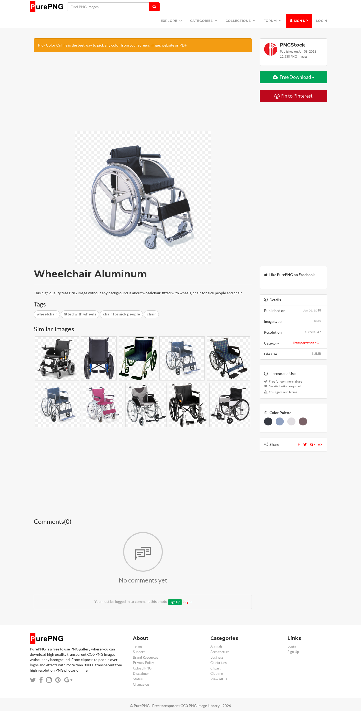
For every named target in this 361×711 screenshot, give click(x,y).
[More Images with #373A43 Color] (268, 421)
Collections (238, 21)
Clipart (215, 668)
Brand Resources (145, 657)
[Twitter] (305, 444)
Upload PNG (142, 668)
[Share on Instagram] (49, 680)
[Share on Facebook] (41, 680)
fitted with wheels (80, 314)
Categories (201, 21)
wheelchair (47, 314)
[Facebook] (299, 444)
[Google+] (312, 444)
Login (321, 21)
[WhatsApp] (320, 444)
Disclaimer (141, 674)
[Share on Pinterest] (58, 680)
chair (151, 314)
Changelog (141, 684)
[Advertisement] (143, 94)
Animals (216, 646)
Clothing (216, 674)
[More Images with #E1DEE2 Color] (291, 421)
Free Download (295, 77)
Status (138, 679)
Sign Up (300, 21)
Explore (169, 21)
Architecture (219, 652)
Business (217, 657)
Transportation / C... (307, 343)
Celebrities (218, 663)
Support (139, 652)
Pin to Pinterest (296, 96)
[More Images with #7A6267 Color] (303, 421)
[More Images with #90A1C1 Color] (280, 421)
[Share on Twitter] (33, 680)
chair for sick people (121, 314)
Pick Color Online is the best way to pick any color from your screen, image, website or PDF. (112, 45)
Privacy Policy (143, 663)
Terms (137, 646)
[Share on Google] (68, 680)
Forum (270, 21)
